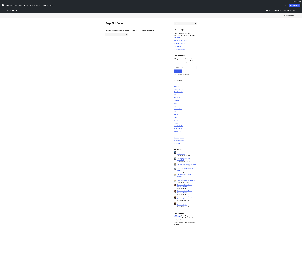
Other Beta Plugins (179, 43)
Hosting (8, 240)
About (7, 235)
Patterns (66, 243)
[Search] (195, 23)
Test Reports (177, 46)
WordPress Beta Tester (180, 40)
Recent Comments (179, 141)
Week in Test (177, 131)
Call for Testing (178, 89)
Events (182, 238)
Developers (126, 240)
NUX (175, 111)
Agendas (176, 86)
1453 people (177, 216)
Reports (176, 114)
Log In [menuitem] (294, 1)
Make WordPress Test (12, 10)
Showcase (67, 235)
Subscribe (178, 71)
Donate (183, 240)
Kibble (176, 103)
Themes (66, 238)
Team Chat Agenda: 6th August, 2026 (187, 180)
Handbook (177, 97)
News (7, 238)
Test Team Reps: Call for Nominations (187, 164)
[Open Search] (285, 5)
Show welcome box (289, 15)
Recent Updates (179, 138)
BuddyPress (243, 243)
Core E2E (176, 94)
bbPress (242, 240)
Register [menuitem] (299, 1)
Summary (176, 120)
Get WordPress (294, 5)
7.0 (174, 83)
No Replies (177, 143)
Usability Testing (178, 126)
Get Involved (184, 235)
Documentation (127, 238)
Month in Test (178, 109)
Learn (124, 235)
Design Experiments (179, 49)
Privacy (8, 243)
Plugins (66, 240)
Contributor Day (178, 92)
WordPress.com (244, 235)
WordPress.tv (127, 243)
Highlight (176, 100)
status (175, 117)
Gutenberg (177, 37)
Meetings (176, 106)
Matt (241, 238)
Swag (183, 243)
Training (176, 123)
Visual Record (178, 128)
